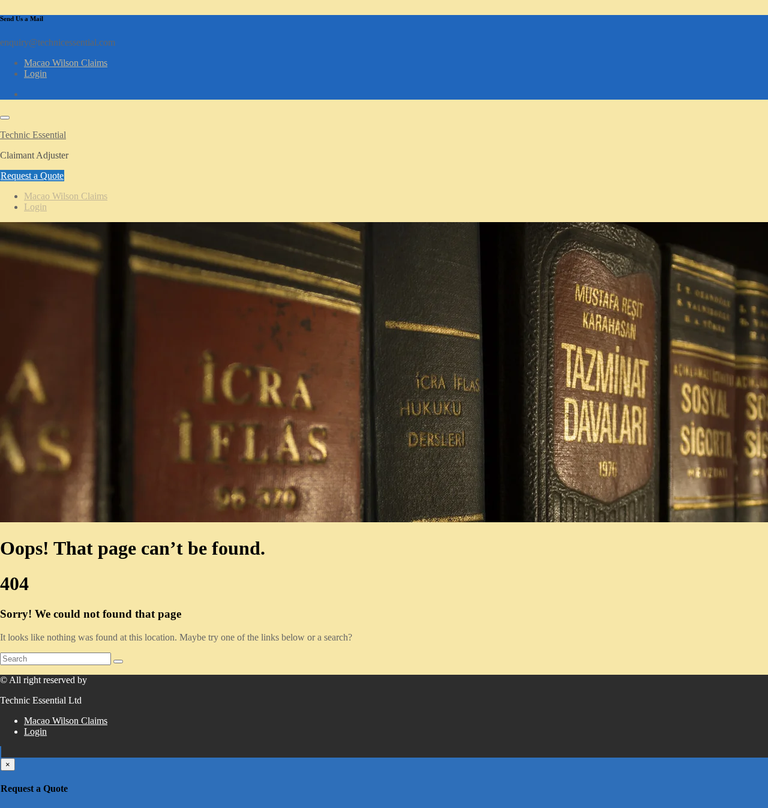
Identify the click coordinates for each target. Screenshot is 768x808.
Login (35, 73)
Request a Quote (32, 175)
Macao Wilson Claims (65, 63)
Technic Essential (33, 135)
